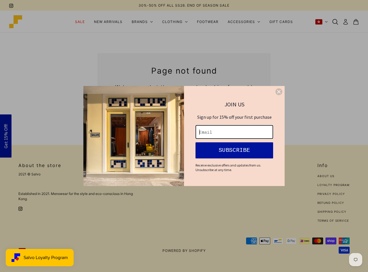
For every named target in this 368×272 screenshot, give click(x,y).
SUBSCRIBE (234, 150)
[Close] (278, 91)
